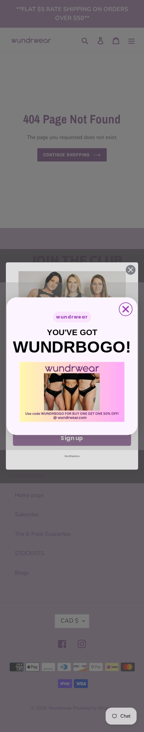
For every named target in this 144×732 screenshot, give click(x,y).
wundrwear (72, 317)
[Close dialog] (125, 309)
